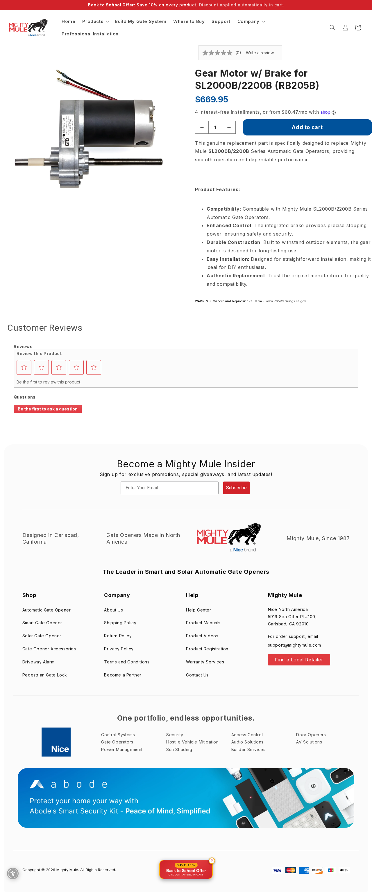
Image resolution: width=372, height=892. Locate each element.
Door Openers (311, 734)
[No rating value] (218, 53)
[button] (95, 21)
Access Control (247, 734)
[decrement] (201, 127)
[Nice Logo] (56, 742)
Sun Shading (179, 749)
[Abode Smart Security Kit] (186, 798)
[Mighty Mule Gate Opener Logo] (228, 538)
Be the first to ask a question (48, 408)
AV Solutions (309, 741)
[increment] (228, 127)
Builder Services (248, 749)
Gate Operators (117, 741)
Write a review (260, 52)
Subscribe (236, 488)
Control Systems (118, 734)
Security (174, 734)
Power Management (122, 749)
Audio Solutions (247, 741)
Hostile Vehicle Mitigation (192, 741)
